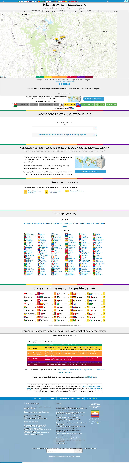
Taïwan (96, 253)
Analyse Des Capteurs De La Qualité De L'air (35, 418)
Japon (54, 263)
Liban (68, 239)
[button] (2, 14)
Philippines (84, 252)
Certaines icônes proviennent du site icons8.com (69, 433)
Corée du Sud (42, 244)
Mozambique (70, 270)
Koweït (54, 274)
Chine (40, 237)
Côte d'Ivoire (42, 247)
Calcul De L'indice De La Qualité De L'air (34, 426)
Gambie (41, 270)
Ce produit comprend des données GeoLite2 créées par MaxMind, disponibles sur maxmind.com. (70, 412)
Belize (27, 258)
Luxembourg (70, 242)
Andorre (28, 242)
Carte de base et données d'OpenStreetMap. (67, 438)
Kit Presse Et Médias (29, 408)
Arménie (28, 247)
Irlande (55, 257)
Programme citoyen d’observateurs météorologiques (70, 423)
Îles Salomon (56, 249)
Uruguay (97, 268)
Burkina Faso (29, 270)
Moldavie (69, 265)
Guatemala (56, 237)
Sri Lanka (97, 247)
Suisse (96, 250)
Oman (82, 241)
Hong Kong (56, 245)
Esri (5, 77)
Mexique (69, 263)
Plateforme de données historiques (33, 434)
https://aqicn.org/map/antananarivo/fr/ (64, 81)
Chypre (41, 239)
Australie (28, 249)
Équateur (41, 257)
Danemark (42, 252)
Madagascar (70, 247)
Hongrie (55, 247)
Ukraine (97, 266)
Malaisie (69, 249)
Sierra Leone (98, 239)
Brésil (27, 265)
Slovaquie (97, 242)
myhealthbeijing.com (90, 377)
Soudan (96, 245)
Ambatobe (29, 193)
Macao (68, 244)
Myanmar (69, 271)
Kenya (54, 270)
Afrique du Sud (30, 236)
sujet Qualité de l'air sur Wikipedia (70, 370)
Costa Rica (42, 245)
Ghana (40, 273)
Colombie (41, 241)
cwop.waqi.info (60, 424)
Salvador (83, 274)
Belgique (28, 257)
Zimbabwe (97, 274)
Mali (68, 253)
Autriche (28, 250)
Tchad (96, 255)
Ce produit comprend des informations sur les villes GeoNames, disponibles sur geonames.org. (70, 416)
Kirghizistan (56, 271)
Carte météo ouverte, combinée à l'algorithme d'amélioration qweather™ (68, 420)
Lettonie (69, 237)
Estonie (41, 260)
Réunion (83, 263)
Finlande (41, 265)
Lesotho (69, 236)
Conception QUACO (61, 443)
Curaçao (41, 250)
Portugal (83, 257)
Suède (96, 249)
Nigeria (82, 234)
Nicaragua (69, 274)
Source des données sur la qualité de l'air (35, 425)
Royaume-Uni (84, 266)
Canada (27, 274)
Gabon (40, 268)
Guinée (55, 241)
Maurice (69, 260)
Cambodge (28, 271)
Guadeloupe (56, 236)
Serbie (96, 236)
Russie (82, 268)
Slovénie (97, 244)
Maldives (69, 252)
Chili (40, 236)
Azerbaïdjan (29, 252)
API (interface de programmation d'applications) (37, 432)
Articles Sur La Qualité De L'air (32, 415)
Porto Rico (83, 255)
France (40, 266)
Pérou (82, 250)
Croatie (41, 249)
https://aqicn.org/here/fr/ (64, 93)
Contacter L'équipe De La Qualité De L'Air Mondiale (37, 407)
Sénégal (96, 234)
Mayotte (69, 261)
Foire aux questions (31, 422)
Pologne (83, 253)
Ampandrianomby (53, 191)
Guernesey (56, 239)
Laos (68, 234)
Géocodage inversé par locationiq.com (66, 435)
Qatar (82, 258)
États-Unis (41, 261)
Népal (68, 273)
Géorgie (41, 271)
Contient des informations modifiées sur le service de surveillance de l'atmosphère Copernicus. (70, 427)
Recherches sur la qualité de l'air (36, 412)
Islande (55, 258)
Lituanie (69, 241)
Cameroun (28, 273)
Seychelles (97, 237)
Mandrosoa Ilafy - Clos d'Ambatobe (74, 192)
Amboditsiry (51, 193)
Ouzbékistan (84, 244)
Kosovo (54, 273)
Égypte (40, 253)
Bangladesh (29, 255)
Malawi (69, 250)
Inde (54, 250)
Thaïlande (97, 258)
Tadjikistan (97, 252)
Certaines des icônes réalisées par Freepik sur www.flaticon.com (68, 430)
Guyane (55, 242)
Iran (54, 255)
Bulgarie (28, 268)
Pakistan (83, 245)
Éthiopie (41, 263)
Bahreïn (27, 253)
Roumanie (83, 265)
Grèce (54, 234)
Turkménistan (99, 263)
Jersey (54, 265)
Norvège (83, 236)
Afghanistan (29, 234)
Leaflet (1, 76)
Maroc (68, 257)
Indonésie (55, 252)
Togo (95, 260)
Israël (54, 260)
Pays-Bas (83, 249)
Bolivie (27, 261)
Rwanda (83, 270)
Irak (54, 253)
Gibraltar (41, 274)
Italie (54, 261)
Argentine (28, 245)
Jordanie (55, 266)
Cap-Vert (41, 234)
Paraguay (83, 247)
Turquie (96, 265)
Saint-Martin (84, 271)
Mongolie (69, 266)
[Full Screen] (2, 20)
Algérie (27, 239)
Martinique (70, 258)
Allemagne (28, 241)
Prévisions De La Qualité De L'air (33, 428)
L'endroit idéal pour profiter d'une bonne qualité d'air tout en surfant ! (70, 440)
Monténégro (70, 268)
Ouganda (83, 242)
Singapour (97, 241)
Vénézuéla (97, 270)
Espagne (41, 258)
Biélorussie (28, 260)
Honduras (55, 244)
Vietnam (97, 271)
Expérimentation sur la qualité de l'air (34, 417)
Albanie (27, 237)
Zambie (96, 273)
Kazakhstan (56, 268)
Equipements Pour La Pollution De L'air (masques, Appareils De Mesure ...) (37, 430)
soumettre (78, 451)
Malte (68, 255)
